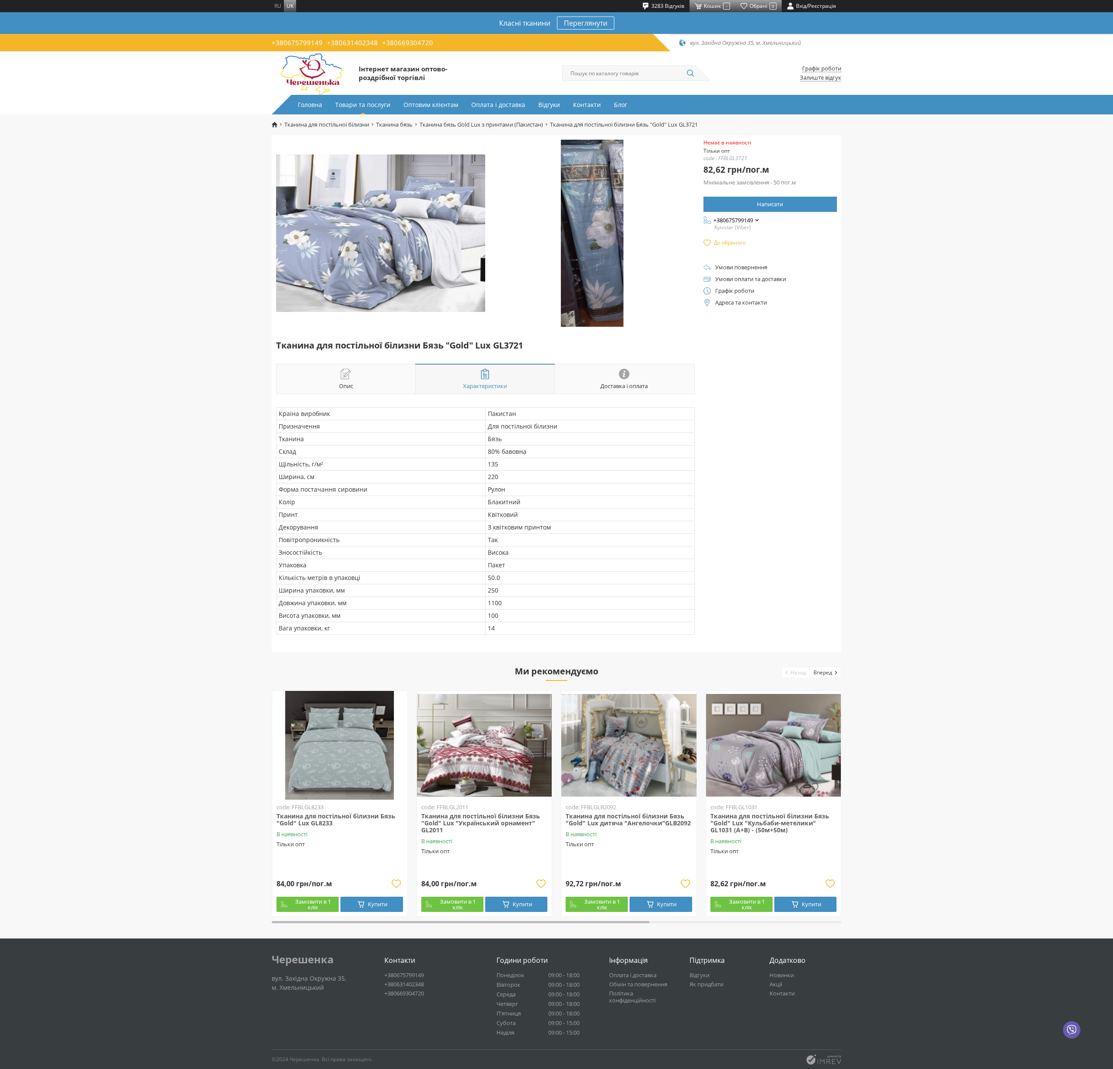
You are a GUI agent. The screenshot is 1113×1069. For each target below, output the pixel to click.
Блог (620, 105)
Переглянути (585, 23)
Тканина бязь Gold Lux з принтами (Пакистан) (481, 124)
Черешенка (303, 959)
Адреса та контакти (741, 302)
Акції (776, 984)
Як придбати (706, 984)
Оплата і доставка (498, 105)
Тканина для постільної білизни (326, 124)
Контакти (587, 105)
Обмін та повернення (638, 984)
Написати (770, 204)
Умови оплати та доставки (750, 279)
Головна (310, 105)
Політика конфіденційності (632, 997)
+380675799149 (297, 42)
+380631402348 (352, 42)
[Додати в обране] (396, 883)
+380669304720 (407, 42)
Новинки (782, 975)
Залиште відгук (820, 77)
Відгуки (549, 105)
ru (277, 6)
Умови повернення (741, 267)
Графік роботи (821, 68)
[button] (796, 672)
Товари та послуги (362, 105)
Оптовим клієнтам (430, 105)
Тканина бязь (394, 124)
